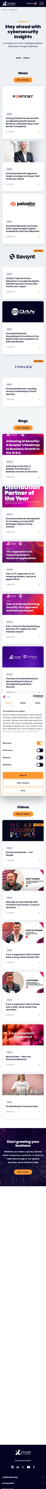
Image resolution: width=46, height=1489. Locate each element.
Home (5, 10)
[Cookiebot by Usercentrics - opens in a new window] (33, 696)
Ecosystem (8, 1483)
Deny (23, 791)
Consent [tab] (8, 703)
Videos (26, 58)
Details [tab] (23, 703)
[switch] (40, 750)
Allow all (23, 775)
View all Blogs (23, 428)
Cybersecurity (10, 1477)
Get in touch (23, 1172)
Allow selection (23, 783)
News (18, 58)
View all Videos (23, 814)
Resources (14, 10)
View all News (23, 80)
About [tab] (37, 703)
